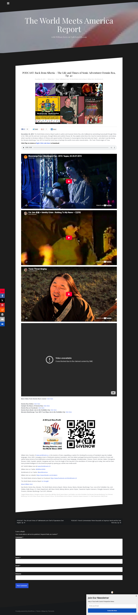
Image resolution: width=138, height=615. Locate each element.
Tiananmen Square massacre (80, 496)
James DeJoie (64, 494)
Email (17, 566)
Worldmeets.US (99, 79)
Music (57, 79)
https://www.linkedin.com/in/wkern (47, 475)
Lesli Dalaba (71, 494)
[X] (2, 300)
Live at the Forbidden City (82, 494)
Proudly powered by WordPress (25, 611)
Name (18, 557)
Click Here (50, 399)
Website (18, 574)
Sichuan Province (49, 496)
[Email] (2, 319)
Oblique (43, 611)
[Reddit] (2, 310)
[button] (112, 597)
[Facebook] (2, 295)
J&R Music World (56, 494)
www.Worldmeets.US (44, 466)
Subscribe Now (112, 610)
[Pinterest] (2, 305)
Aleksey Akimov (29, 494)
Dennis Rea (48, 494)
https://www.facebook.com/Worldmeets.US (64, 478)
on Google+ (45, 481)
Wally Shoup (104, 496)
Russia (38, 496)
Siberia (42, 496)
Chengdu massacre (39, 494)
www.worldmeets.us (42, 455)
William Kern (51, 79)
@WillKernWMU (40, 469)
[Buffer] (2, 314)
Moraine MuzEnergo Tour (101, 494)
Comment (19, 537)
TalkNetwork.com (64, 79)
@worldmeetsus (43, 472)
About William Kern (27, 484)
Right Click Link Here (43, 143)
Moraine (91, 494)
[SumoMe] (2, 324)
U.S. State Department (94, 496)
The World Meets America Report (69, 24)
